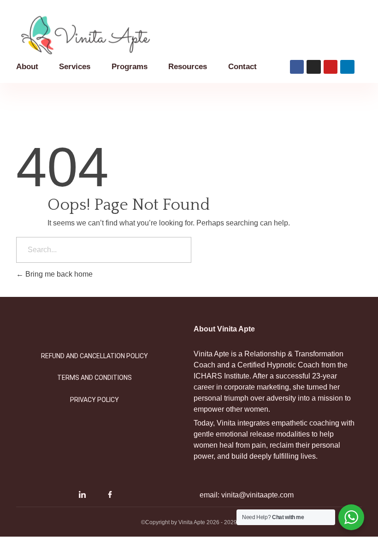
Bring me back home (58, 274)
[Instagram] (68, 495)
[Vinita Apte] (96, 35)
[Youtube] (96, 495)
